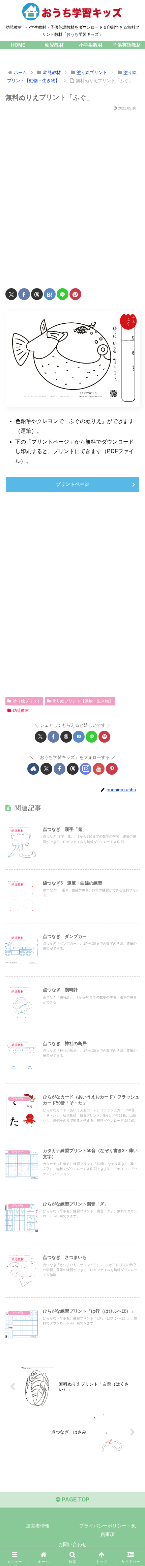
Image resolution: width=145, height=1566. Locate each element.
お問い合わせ (72, 1544)
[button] (131, 1095)
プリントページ (72, 484)
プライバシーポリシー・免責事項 (107, 1530)
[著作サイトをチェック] (33, 769)
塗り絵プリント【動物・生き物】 (82, 701)
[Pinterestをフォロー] (112, 769)
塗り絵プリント (27, 701)
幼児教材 (21, 710)
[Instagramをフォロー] (85, 769)
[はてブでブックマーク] (50, 294)
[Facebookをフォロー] (59, 769)
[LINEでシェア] (62, 294)
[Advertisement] (72, 195)
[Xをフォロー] (46, 769)
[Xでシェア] (11, 294)
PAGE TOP (74, 1499)
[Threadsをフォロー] (73, 769)
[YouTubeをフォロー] (99, 769)
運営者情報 (38, 1525)
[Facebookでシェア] (24, 294)
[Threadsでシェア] (37, 294)
